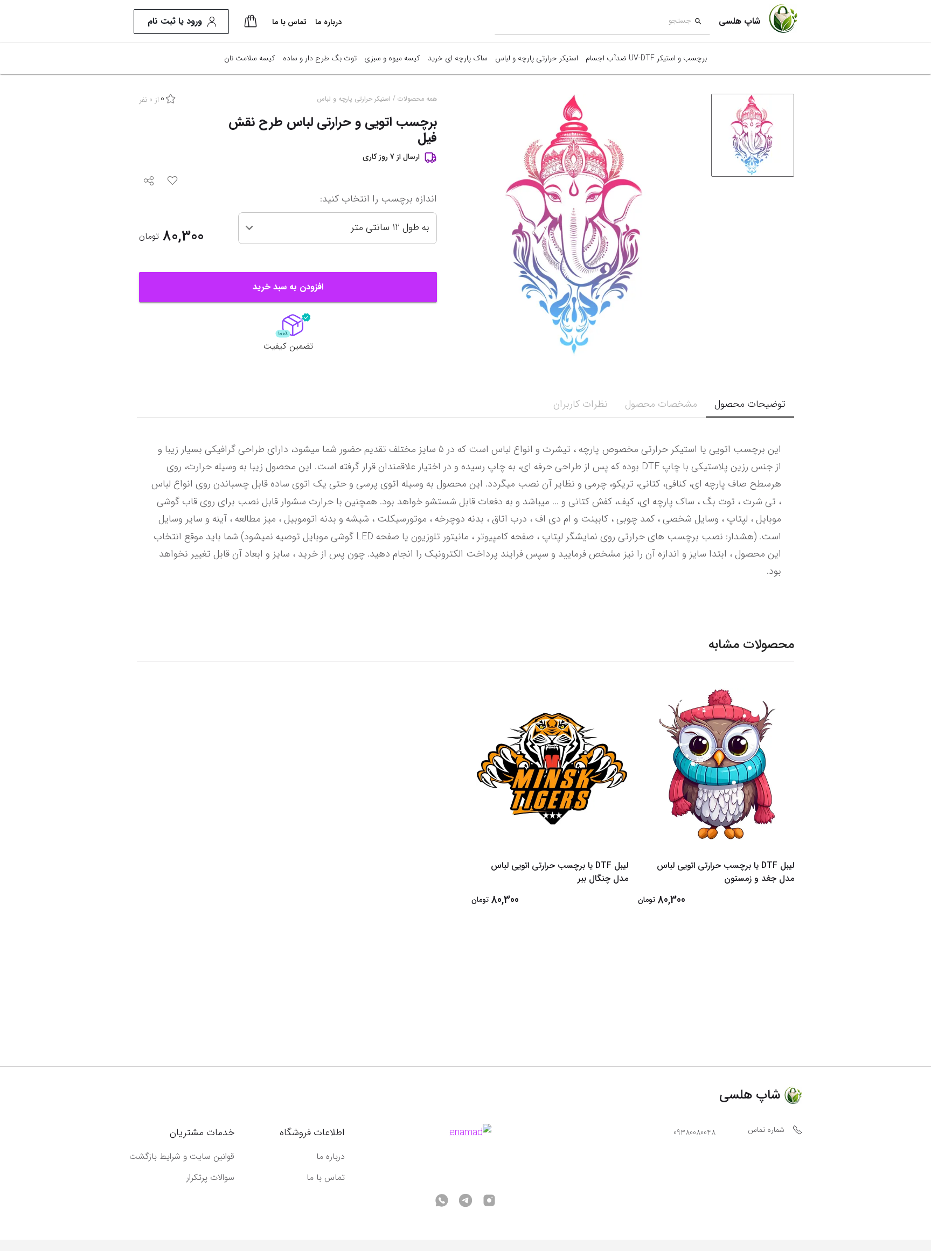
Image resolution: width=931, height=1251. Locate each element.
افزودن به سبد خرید (288, 287)
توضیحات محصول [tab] (750, 404)
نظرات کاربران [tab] (580, 404)
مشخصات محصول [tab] (661, 404)
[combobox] (593, 22)
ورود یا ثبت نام (175, 21)
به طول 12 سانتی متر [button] (390, 227)
